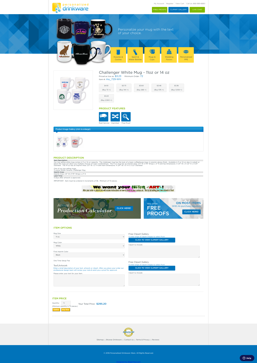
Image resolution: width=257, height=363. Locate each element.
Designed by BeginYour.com (128, 362)
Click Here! (124, 208)
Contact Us (129, 340)
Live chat (197, 9)
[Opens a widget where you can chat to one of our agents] (247, 358)
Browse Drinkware (114, 340)
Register (169, 3)
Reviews (155, 340)
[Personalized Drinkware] (70, 3)
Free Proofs (159, 9)
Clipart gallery (178, 9)
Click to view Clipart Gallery (152, 240)
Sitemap (100, 340)
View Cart (179, 3)
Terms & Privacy (143, 340)
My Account (159, 3)
